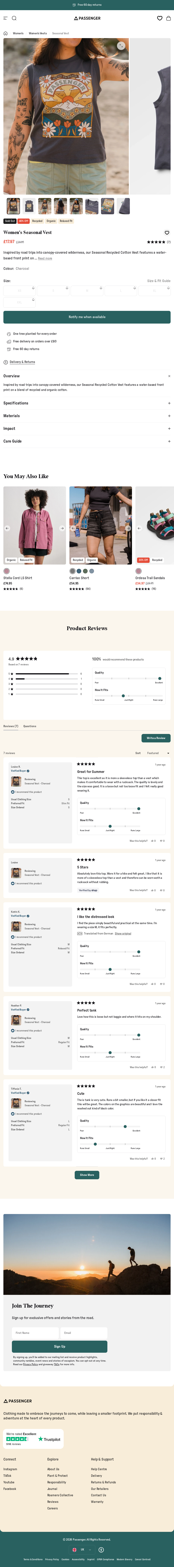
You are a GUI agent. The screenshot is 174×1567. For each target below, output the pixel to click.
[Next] (62, 528)
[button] (159, 242)
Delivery (96, 1475)
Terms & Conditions (33, 1559)
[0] (159, 18)
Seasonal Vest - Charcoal (37, 783)
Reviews (52, 1501)
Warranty (97, 1501)
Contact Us (98, 1495)
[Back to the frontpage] (5, 33)
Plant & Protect (57, 1475)
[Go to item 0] (13, 206)
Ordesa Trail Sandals (150, 578)
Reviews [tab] (10, 727)
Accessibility (78, 1559)
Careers (52, 1508)
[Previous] (7, 528)
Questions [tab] (29, 727)
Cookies (65, 1559)
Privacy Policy (52, 1559)
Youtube (8, 1482)
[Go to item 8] (123, 206)
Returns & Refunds (103, 1482)
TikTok (7, 1475)
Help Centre (99, 1469)
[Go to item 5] (76, 206)
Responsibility (56, 1482)
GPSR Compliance (105, 1559)
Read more (45, 258)
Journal (52, 1489)
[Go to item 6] (91, 206)
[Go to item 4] (60, 206)
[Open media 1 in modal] (121, 46)
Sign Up (59, 1346)
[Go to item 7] (107, 206)
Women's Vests (38, 33)
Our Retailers (99, 1489)
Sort (138, 753)
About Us (53, 1469)
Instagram (10, 1469)
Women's (18, 33)
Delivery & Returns (22, 362)
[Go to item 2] (29, 206)
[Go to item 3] (44, 206)
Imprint (90, 1559)
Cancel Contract (142, 1559)
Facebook (9, 1489)
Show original (123, 933)
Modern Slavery (124, 1559)
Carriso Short (79, 578)
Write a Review (159, 739)
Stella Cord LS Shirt (17, 578)
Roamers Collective (60, 1495)
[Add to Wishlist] (167, 232)
